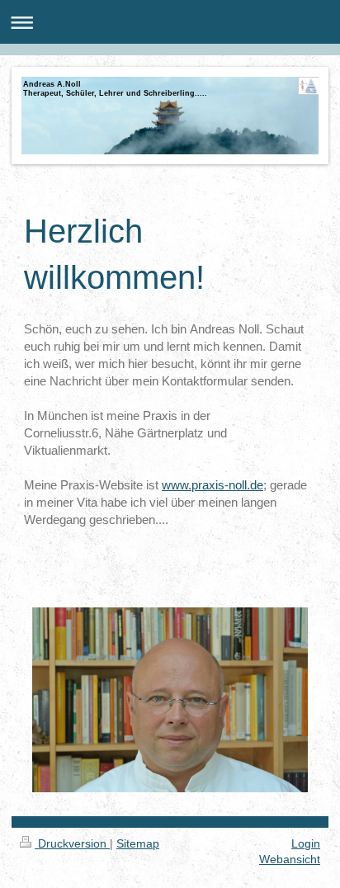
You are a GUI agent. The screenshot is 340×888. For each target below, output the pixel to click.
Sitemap (137, 843)
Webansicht (289, 859)
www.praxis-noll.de (212, 485)
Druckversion (72, 843)
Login (305, 843)
